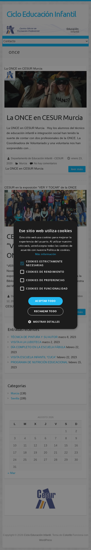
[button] (45, 322)
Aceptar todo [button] (45, 301)
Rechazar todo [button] (45, 311)
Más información (45, 254)
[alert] (45, 275)
